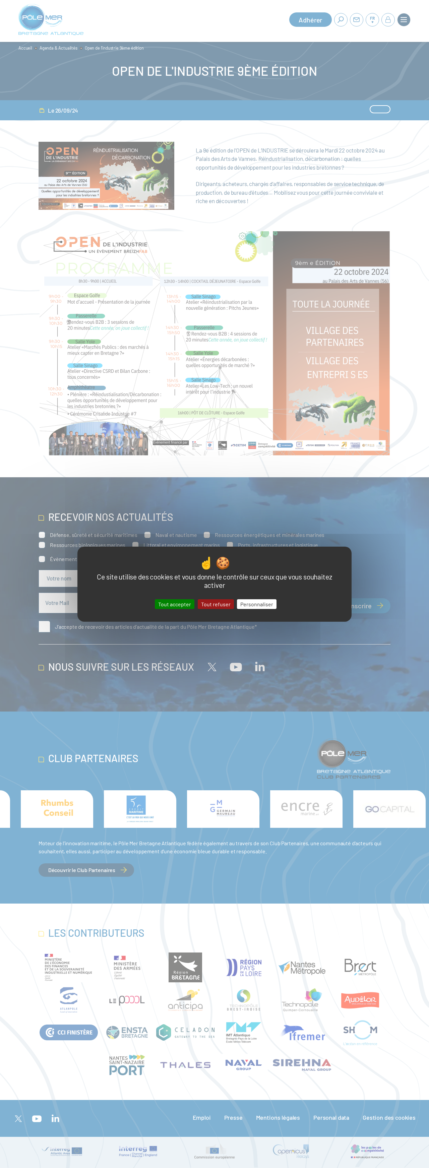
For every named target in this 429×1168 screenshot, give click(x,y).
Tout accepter (174, 604)
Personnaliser (256, 604)
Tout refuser (216, 604)
